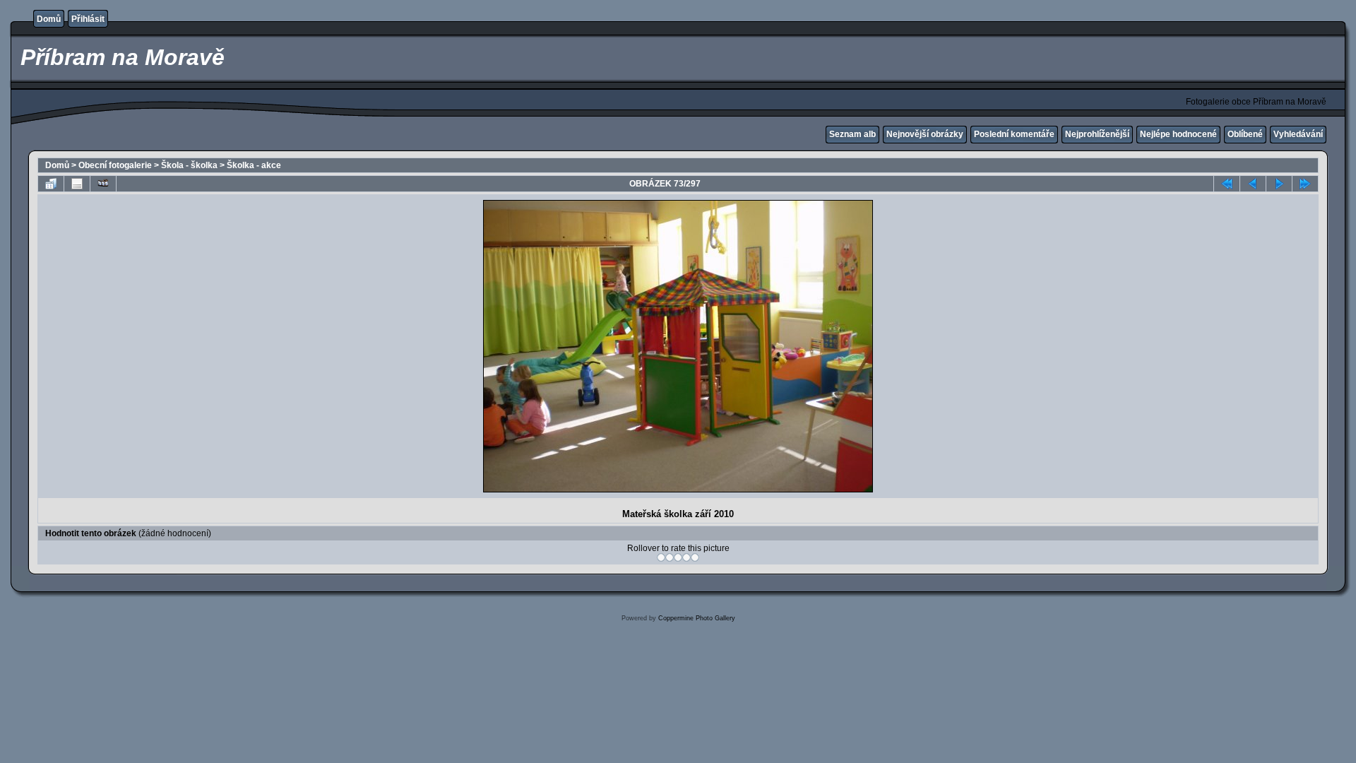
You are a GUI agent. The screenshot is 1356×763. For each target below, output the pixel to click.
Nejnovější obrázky (924, 134)
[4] (686, 557)
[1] (661, 557)
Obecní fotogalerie (115, 165)
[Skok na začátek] (1226, 183)
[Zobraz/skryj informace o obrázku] (77, 183)
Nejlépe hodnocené (1178, 134)
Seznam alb (852, 134)
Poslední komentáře (1014, 134)
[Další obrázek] (1279, 183)
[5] (695, 557)
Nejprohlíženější (1097, 134)
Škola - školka (189, 165)
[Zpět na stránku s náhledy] (51, 183)
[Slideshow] (103, 183)
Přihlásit (88, 19)
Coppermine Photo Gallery (696, 618)
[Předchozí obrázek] (1253, 183)
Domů (49, 19)
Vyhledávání (1298, 134)
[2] (669, 557)
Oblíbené (1245, 134)
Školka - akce (254, 165)
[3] (678, 557)
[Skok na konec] (1305, 183)
